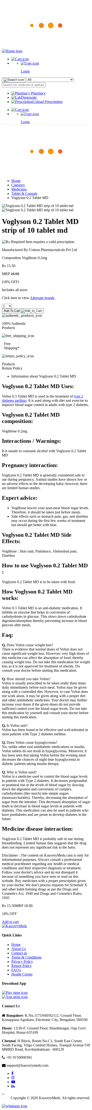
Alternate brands (42, 298)
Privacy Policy (22, 962)
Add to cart (10, 922)
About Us (18, 949)
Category (18, 185)
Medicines (19, 189)
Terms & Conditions (26, 957)
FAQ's (16, 970)
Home (16, 181)
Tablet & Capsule (24, 193)
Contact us (19, 953)
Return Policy (21, 966)
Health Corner (22, 974)
